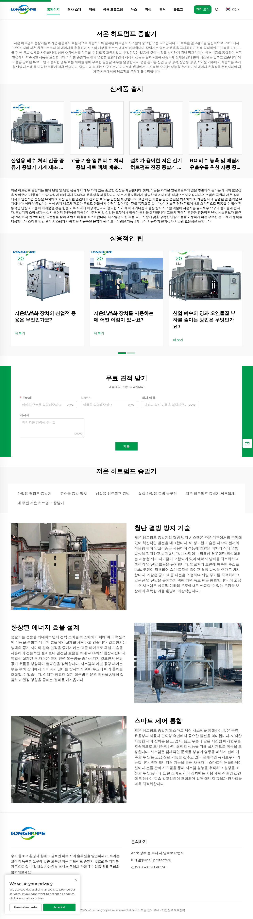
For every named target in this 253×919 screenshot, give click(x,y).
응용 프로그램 (113, 9)
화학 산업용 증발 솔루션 (157, 493)
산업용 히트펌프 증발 (113, 493)
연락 (162, 9)
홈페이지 (53, 9)
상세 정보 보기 (37, 128)
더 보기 (20, 333)
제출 (126, 446)
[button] (122, 353)
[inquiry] (247, 443)
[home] (23, 9)
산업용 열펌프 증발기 (34, 493)
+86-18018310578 (152, 867)
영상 (148, 9)
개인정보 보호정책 (173, 910)
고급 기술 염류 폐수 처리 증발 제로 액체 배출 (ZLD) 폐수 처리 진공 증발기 (96, 163)
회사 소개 (74, 9)
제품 (92, 9)
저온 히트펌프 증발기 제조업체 (210, 493)
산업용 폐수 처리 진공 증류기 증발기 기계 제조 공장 (37, 163)
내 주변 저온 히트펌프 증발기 (40, 503)
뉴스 (134, 9)
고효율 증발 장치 (73, 493)
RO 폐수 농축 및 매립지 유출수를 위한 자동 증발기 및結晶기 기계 (215, 163)
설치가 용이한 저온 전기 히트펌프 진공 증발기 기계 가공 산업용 (156, 163)
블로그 (178, 9)
